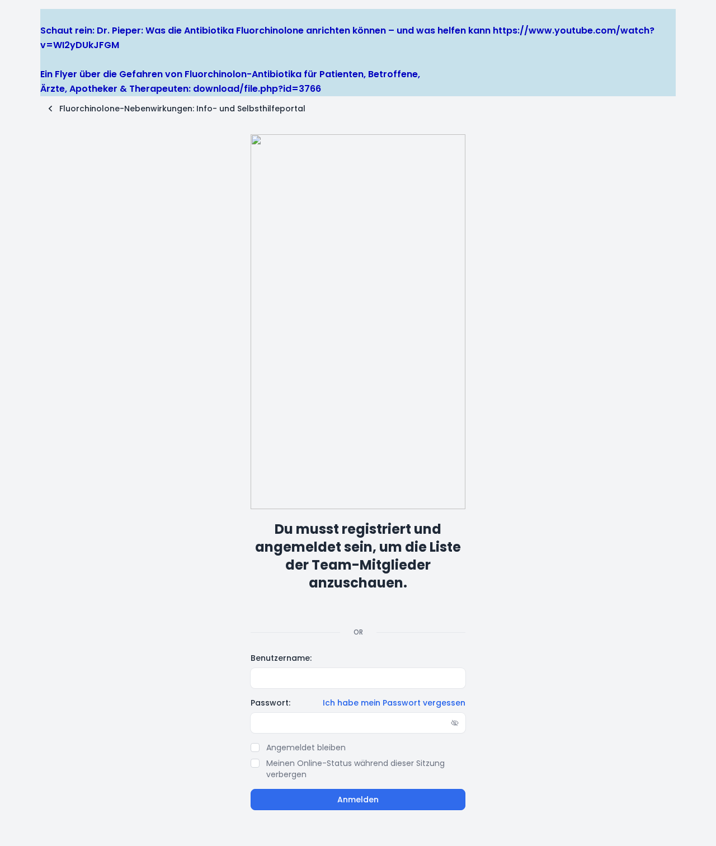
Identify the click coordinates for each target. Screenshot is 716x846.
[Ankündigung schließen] (45, 16)
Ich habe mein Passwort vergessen (394, 702)
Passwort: (270, 702)
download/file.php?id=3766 (257, 88)
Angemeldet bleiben (306, 747)
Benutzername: (281, 658)
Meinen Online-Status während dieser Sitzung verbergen (355, 769)
